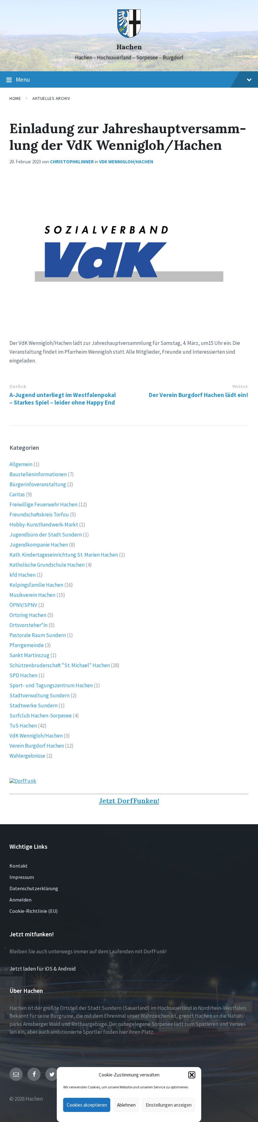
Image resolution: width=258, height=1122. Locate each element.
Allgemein (20, 464)
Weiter (240, 386)
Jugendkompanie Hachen (38, 544)
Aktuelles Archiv (51, 98)
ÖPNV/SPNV (23, 605)
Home (15, 98)
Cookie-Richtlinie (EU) (33, 911)
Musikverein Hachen (32, 594)
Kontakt (18, 866)
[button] (192, 1075)
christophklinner (72, 162)
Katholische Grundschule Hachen (47, 564)
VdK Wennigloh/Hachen (126, 162)
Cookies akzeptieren (87, 1105)
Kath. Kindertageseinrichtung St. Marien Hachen (63, 554)
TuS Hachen (23, 725)
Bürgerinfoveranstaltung (37, 484)
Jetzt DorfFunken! (129, 801)
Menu (23, 79)
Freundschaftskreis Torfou (39, 514)
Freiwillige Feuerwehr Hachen (43, 504)
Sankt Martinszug (29, 655)
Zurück (17, 386)
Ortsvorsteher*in (28, 625)
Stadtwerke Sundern (33, 705)
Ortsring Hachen (27, 615)
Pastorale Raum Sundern (37, 635)
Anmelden (20, 899)
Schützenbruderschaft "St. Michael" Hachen (59, 665)
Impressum (21, 877)
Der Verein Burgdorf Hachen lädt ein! (198, 395)
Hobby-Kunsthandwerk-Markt (43, 524)
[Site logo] (129, 35)
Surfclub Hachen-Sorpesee (40, 715)
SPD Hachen (23, 675)
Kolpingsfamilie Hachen (36, 584)
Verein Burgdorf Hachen (36, 745)
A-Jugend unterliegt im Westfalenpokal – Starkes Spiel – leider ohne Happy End (62, 398)
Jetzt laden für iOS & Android (42, 968)
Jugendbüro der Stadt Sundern (45, 534)
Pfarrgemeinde (26, 645)
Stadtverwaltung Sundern (39, 695)
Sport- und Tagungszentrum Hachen (51, 685)
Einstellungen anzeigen (169, 1105)
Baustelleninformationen (38, 474)
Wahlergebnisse (27, 755)
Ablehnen (126, 1105)
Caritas (17, 494)
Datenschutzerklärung (33, 888)
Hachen (129, 47)
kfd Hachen (22, 574)
